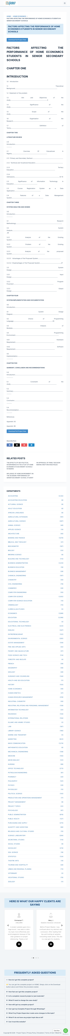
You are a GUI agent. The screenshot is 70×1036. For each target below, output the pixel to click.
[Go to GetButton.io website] (66, 1034)
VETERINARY (12, 873)
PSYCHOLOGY (13, 810)
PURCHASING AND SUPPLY (17, 823)
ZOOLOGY (11, 882)
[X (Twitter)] (17, 445)
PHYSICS (11, 785)
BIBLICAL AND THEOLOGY (17, 542)
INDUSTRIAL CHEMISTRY (17, 701)
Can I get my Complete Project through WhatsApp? (26, 1009)
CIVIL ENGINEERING (15, 584)
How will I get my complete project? (21, 1004)
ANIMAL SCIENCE (14, 525)
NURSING (11, 764)
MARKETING (12, 739)
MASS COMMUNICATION (16, 743)
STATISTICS (12, 856)
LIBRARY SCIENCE (14, 731)
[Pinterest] (24, 445)
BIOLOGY (11, 550)
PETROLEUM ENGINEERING (17, 773)
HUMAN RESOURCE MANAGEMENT (20, 697)
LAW (9, 726)
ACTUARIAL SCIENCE (15, 504)
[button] (34, 980)
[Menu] (65, 3)
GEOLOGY (11, 672)
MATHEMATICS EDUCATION (18, 747)
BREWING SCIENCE (15, 555)
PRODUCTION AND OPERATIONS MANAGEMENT (25, 798)
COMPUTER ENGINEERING (17, 592)
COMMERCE (12, 588)
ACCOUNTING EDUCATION (17, 500)
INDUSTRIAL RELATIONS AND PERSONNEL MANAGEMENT (28, 705)
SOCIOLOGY (12, 848)
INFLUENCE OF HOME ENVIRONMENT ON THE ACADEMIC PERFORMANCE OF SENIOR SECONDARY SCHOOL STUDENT (20, 476)
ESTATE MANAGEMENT (16, 643)
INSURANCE (12, 714)
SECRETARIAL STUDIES (16, 840)
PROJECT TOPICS (14, 806)
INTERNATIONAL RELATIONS (18, 718)
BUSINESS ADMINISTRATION (18, 563)
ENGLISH (11, 630)
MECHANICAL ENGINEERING (18, 752)
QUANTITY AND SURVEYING (18, 827)
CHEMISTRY (12, 580)
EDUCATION (12, 617)
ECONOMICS (12, 613)
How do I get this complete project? (21, 980)
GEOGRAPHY (12, 668)
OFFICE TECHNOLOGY (16, 768)
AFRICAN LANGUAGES (16, 513)
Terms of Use (49, 1033)
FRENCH (11, 664)
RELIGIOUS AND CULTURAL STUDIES (21, 831)
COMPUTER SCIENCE (15, 596)
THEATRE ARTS (13, 861)
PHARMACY (12, 777)
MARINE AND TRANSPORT (17, 735)
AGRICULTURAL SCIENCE (17, 521)
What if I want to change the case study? (22, 1000)
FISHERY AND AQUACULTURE (18, 651)
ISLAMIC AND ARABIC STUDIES (19, 722)
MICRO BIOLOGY (14, 760)
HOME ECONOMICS (15, 689)
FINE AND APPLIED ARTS (17, 647)
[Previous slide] (8, 925)
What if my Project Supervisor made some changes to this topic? (31, 1013)
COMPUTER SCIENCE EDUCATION (20, 601)
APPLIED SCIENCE (14, 529)
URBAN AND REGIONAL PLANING (19, 869)
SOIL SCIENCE (13, 852)
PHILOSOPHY (12, 781)
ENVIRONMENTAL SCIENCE (17, 638)
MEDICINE (11, 756)
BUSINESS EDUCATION (16, 567)
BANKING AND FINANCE (16, 538)
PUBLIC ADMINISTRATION (17, 814)
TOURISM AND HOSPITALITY (18, 865)
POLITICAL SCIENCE (15, 793)
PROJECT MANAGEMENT (17, 802)
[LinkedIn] (31, 445)
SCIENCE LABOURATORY (17, 835)
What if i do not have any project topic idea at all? (25, 1017)
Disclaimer (40, 1033)
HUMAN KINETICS (14, 693)
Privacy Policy (31, 1033)
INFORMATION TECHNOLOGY (18, 710)
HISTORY (11, 684)
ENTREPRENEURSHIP (15, 634)
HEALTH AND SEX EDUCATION (19, 680)
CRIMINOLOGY (13, 605)
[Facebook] (10, 445)
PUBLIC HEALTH (13, 819)
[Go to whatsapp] (65, 1030)
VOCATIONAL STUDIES (16, 877)
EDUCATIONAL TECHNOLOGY (18, 622)
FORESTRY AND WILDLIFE (17, 659)
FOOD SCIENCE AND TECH (17, 655)
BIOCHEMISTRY (13, 546)
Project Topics (21, 1033)
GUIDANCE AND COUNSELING (18, 676)
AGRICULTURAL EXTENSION (18, 517)
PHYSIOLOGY (12, 789)
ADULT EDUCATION (15, 508)
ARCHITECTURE (13, 534)
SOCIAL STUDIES (14, 844)
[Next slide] (62, 925)
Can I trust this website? (17, 1022)
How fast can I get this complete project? (23, 992)
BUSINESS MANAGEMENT (17, 571)
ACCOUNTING (13, 496)
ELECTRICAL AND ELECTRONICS (19, 626)
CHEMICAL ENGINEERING (17, 575)
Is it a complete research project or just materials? (26, 996)
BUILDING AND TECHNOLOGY (18, 559)
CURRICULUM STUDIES (16, 609)
